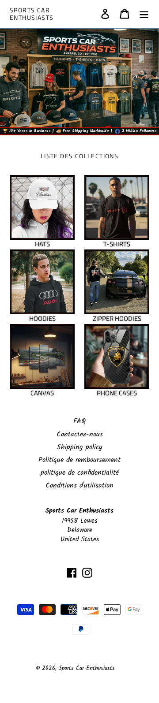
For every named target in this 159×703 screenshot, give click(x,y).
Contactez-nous (80, 434)
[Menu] (144, 14)
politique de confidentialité (80, 472)
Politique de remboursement (79, 459)
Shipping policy (79, 447)
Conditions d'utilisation (79, 485)
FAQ (79, 421)
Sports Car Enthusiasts (31, 14)
